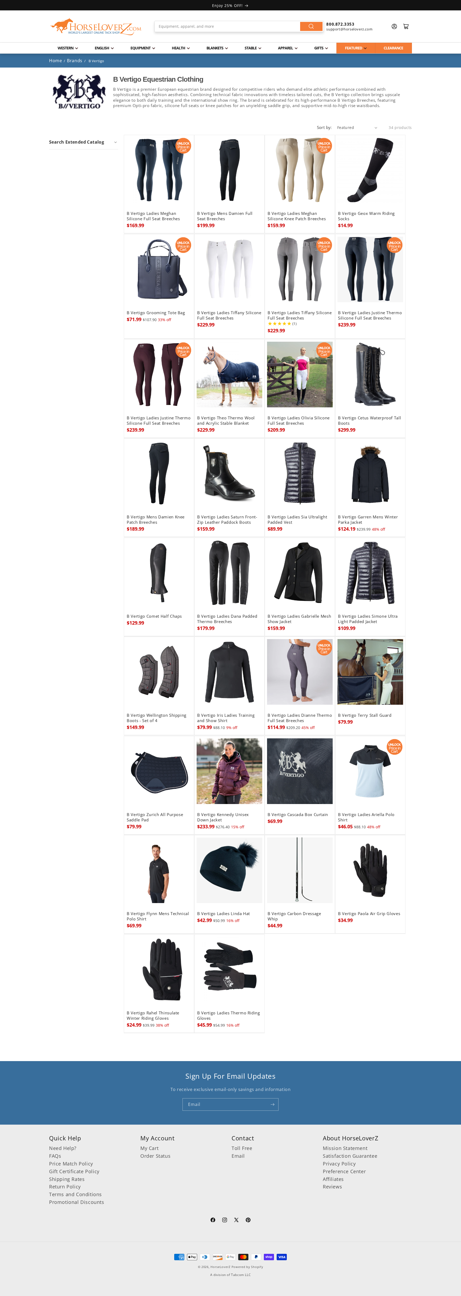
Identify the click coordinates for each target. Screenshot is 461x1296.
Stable (251, 47)
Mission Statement (345, 1148)
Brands (75, 61)
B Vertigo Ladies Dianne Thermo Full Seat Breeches (300, 718)
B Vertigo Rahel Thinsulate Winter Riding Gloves (153, 1015)
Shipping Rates (67, 1179)
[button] (83, 142)
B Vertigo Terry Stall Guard (365, 715)
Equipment (140, 47)
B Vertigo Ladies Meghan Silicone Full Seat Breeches (153, 216)
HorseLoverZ (220, 1267)
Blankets (214, 47)
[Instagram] (224, 1220)
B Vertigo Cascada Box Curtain (298, 814)
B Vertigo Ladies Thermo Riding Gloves (228, 1015)
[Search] (311, 26)
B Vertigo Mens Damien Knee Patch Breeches (156, 519)
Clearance (393, 47)
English (102, 47)
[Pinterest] (248, 1220)
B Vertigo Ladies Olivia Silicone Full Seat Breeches (299, 420)
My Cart (149, 1148)
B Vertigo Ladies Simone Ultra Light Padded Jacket (368, 619)
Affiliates (333, 1179)
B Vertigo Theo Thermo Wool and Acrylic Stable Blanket (226, 420)
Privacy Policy (339, 1163)
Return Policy (65, 1186)
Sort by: (324, 127)
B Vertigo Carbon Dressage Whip (294, 916)
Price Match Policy (71, 1163)
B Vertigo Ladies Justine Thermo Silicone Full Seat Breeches (370, 315)
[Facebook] (213, 1220)
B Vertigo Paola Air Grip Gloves (369, 913)
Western (65, 47)
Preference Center (344, 1171)
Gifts (318, 47)
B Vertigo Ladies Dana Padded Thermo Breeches (227, 619)
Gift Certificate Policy (74, 1171)
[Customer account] (394, 26)
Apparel (285, 47)
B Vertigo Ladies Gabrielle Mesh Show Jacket (299, 619)
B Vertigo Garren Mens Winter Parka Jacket (368, 519)
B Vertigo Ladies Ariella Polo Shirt (366, 817)
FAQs (55, 1156)
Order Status (155, 1156)
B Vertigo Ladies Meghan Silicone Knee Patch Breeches (297, 216)
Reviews (332, 1186)
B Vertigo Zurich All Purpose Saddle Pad (155, 817)
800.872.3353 (340, 24)
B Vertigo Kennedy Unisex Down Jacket (223, 817)
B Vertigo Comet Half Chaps (154, 616)
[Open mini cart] (406, 26)
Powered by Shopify (247, 1267)
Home (55, 61)
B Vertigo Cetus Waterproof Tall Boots (369, 420)
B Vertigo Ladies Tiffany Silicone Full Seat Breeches (229, 315)
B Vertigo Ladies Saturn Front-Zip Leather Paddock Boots (227, 519)
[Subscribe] (272, 1104)
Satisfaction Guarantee (350, 1156)
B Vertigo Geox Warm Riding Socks (366, 216)
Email (238, 1156)
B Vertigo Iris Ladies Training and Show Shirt (226, 718)
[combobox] (239, 26)
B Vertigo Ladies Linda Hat (223, 913)
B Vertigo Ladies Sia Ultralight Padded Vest (297, 519)
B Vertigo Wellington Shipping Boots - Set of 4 (156, 718)
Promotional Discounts (76, 1202)
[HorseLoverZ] (95, 26)
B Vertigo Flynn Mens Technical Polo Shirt (158, 916)
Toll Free (242, 1148)
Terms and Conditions (75, 1194)
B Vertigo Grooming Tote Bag (156, 313)
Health (178, 47)
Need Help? (63, 1148)
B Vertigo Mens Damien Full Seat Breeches (225, 216)
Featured (353, 47)
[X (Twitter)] (236, 1220)
